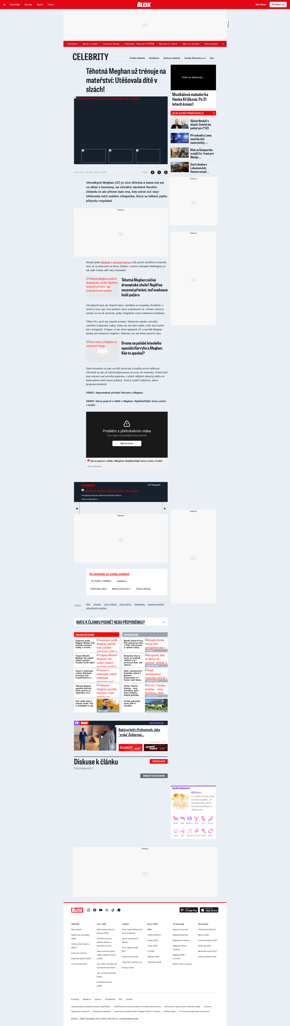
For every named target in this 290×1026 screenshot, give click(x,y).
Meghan (105, 262)
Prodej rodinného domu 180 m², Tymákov (132, 703)
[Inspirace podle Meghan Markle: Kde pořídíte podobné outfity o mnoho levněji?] (108, 645)
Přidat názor (158, 761)
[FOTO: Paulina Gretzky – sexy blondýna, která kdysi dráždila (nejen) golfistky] (156, 690)
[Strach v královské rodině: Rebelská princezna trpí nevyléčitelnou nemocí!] (108, 675)
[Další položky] (223, 43)
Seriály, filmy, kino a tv (195, 58)
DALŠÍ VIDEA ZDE (157, 722)
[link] (88, 910)
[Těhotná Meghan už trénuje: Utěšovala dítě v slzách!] (107, 98)
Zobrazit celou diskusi (154, 775)
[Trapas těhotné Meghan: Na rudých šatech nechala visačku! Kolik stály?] (108, 660)
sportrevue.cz (152, 681)
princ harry (125, 604)
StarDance (154, 58)
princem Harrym (122, 262)
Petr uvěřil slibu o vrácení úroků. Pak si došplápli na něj (84, 703)
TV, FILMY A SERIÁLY (101, 581)
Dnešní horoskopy (181, 788)
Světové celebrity (171, 58)
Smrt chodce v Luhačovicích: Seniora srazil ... (199, 168)
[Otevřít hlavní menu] (4, 4)
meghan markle (156, 604)
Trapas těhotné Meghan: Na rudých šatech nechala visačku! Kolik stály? (85, 659)
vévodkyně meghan (96, 608)
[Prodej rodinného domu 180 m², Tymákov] (156, 705)
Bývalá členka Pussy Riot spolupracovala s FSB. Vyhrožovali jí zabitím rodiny (133, 644)
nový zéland (110, 604)
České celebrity (137, 58)
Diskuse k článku (96, 761)
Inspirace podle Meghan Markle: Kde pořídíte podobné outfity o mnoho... (85, 644)
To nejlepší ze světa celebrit (109, 574)
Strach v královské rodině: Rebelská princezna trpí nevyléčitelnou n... (84, 674)
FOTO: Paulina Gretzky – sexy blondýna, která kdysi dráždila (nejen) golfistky (131, 690)
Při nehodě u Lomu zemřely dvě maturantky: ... (201, 139)
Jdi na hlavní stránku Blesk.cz (188, 113)
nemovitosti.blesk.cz (155, 711)
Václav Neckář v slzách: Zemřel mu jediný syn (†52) (200, 124)
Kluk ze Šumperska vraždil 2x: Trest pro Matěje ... (202, 153)
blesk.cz (150, 651)
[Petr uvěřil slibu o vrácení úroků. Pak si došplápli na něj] (108, 705)
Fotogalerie (88, 485)
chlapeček (139, 604)
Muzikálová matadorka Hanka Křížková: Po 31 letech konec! (190, 99)
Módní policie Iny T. (121, 589)
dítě (88, 604)
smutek (97, 604)
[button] (188, 910)
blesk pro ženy (153, 666)
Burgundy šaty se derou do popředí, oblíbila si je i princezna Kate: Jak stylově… (133, 660)
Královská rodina (99, 589)
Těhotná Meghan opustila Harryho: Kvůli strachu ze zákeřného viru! (84, 689)
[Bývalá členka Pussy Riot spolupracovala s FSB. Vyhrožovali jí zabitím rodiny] (156, 645)
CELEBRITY (90, 56)
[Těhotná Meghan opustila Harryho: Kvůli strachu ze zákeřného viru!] (108, 690)
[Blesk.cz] (144, 4)
